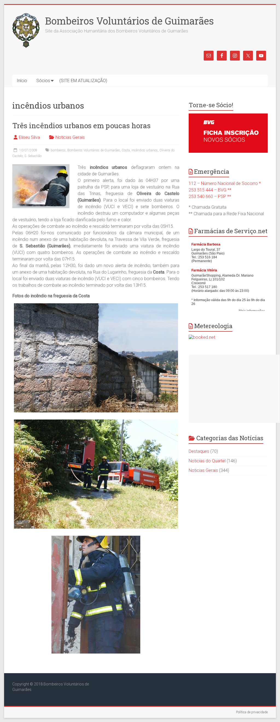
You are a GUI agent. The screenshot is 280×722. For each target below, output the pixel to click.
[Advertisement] (234, 389)
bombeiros (58, 150)
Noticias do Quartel (207, 460)
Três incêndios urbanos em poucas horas (81, 125)
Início (22, 80)
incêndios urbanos (145, 150)
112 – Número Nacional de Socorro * (225, 183)
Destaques (199, 451)
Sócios (43, 80)
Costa (126, 150)
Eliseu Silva (29, 137)
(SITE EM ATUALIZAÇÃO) (83, 80)
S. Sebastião (33, 156)
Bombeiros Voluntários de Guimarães (129, 20)
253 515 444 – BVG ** (210, 190)
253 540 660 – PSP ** (210, 196)
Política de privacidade (252, 712)
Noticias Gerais (70, 137)
